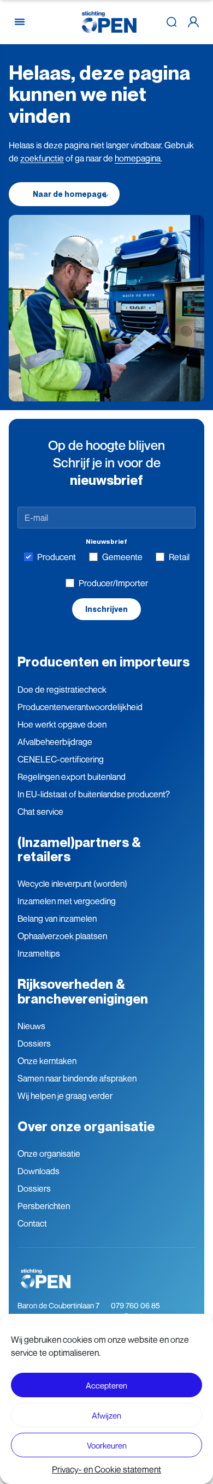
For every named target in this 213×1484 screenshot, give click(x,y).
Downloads (38, 1170)
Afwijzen (106, 1415)
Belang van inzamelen (57, 918)
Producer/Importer (113, 583)
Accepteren (106, 1385)
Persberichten (43, 1205)
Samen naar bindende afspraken (77, 1078)
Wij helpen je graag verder (65, 1095)
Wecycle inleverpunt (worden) (72, 883)
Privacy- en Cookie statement (106, 1469)
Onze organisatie (48, 1153)
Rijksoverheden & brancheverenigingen (82, 991)
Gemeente (122, 556)
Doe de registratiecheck (61, 689)
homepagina (138, 158)
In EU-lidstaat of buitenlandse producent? (93, 794)
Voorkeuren (107, 1445)
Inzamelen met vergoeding (66, 901)
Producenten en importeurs (103, 662)
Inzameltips (38, 953)
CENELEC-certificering (60, 759)
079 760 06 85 (135, 1305)
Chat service (40, 811)
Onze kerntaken (46, 1060)
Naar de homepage (69, 194)
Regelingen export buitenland (71, 776)
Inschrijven (106, 609)
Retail (179, 556)
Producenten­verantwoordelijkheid (80, 706)
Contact (32, 1223)
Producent (56, 556)
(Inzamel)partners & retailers (78, 849)
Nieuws (31, 1025)
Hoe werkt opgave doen (61, 724)
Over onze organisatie (86, 1126)
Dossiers (34, 1043)
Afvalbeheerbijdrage (54, 741)
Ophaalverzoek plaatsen (62, 935)
